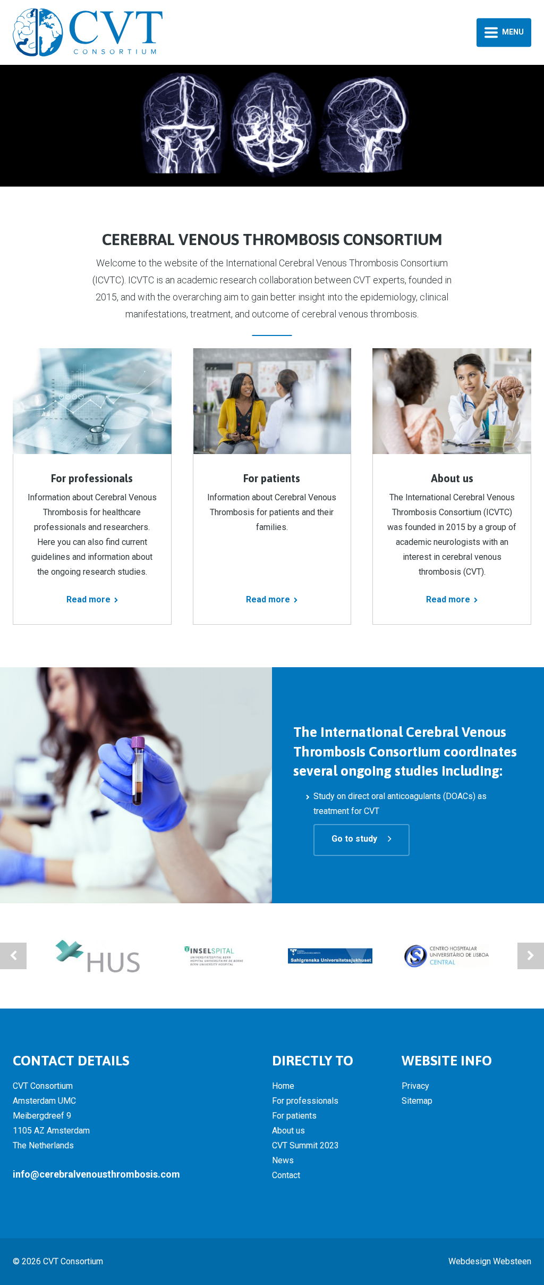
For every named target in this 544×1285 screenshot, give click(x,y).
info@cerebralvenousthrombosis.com (96, 1174)
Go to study (354, 839)
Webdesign (469, 1261)
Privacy (415, 1086)
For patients (294, 1116)
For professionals (305, 1101)
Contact (286, 1175)
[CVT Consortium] (88, 32)
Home (283, 1086)
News (283, 1160)
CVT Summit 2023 (305, 1145)
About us (288, 1131)
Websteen (512, 1261)
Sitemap (417, 1101)
